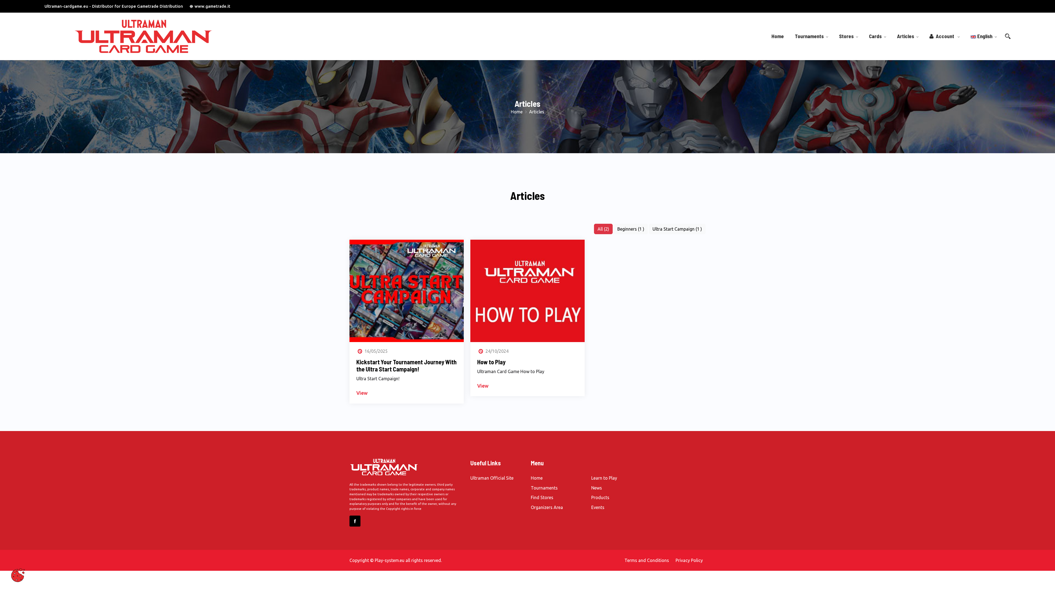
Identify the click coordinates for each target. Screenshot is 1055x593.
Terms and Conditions (646, 560)
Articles (905, 36)
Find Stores (542, 497)
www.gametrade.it (212, 6)
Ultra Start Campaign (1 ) (677, 228)
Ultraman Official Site (491, 477)
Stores (846, 36)
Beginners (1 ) (630, 228)
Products (600, 497)
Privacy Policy (689, 560)
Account (944, 36)
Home (777, 36)
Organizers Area (547, 507)
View (362, 393)
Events (597, 507)
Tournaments (809, 36)
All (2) (603, 228)
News (596, 487)
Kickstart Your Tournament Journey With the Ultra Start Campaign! (406, 365)
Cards (875, 36)
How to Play (491, 361)
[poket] (163, 36)
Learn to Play (604, 477)
